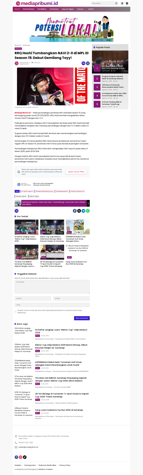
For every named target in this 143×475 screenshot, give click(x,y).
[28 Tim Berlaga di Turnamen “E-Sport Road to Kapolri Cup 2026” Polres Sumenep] (52, 252)
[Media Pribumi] (37, 3)
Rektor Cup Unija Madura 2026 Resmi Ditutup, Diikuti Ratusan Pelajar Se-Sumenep (52, 239)
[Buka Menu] (127, 3)
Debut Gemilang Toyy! (45, 191)
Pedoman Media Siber (47, 465)
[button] (116, 3)
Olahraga (18, 49)
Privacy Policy (64, 465)
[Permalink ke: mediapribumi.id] (17, 63)
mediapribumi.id (25, 62)
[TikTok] (24, 457)
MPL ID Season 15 (78, 191)
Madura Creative (46, 469)
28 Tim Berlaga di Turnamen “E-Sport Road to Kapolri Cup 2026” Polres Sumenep (51, 264)
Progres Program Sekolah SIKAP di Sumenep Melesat (112, 77)
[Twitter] (79, 211)
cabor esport (28, 191)
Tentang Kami (30, 465)
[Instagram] (20, 457)
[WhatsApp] (88, 211)
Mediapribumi (63, 191)
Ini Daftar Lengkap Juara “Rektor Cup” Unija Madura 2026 (25, 239)
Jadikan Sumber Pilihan (76, 172)
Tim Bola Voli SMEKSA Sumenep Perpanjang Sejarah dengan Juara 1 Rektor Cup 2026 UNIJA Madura (24, 264)
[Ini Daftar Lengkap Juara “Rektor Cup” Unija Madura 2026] (26, 227)
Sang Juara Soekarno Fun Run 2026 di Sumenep (76, 263)
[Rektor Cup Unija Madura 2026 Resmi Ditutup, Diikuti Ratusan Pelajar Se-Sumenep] (52, 227)
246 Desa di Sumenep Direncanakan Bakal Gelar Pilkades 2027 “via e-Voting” (113, 86)
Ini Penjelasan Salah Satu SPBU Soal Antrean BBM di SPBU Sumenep (114, 94)
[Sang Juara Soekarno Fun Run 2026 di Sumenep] (78, 252)
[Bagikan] (88, 63)
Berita (18, 232)
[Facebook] (75, 211)
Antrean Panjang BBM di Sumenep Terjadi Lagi (111, 103)
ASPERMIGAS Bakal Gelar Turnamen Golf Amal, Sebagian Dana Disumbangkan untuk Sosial (77, 239)
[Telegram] (83, 211)
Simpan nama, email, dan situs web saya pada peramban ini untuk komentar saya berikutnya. (50, 311)
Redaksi (18, 465)
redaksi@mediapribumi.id (28, 447)
